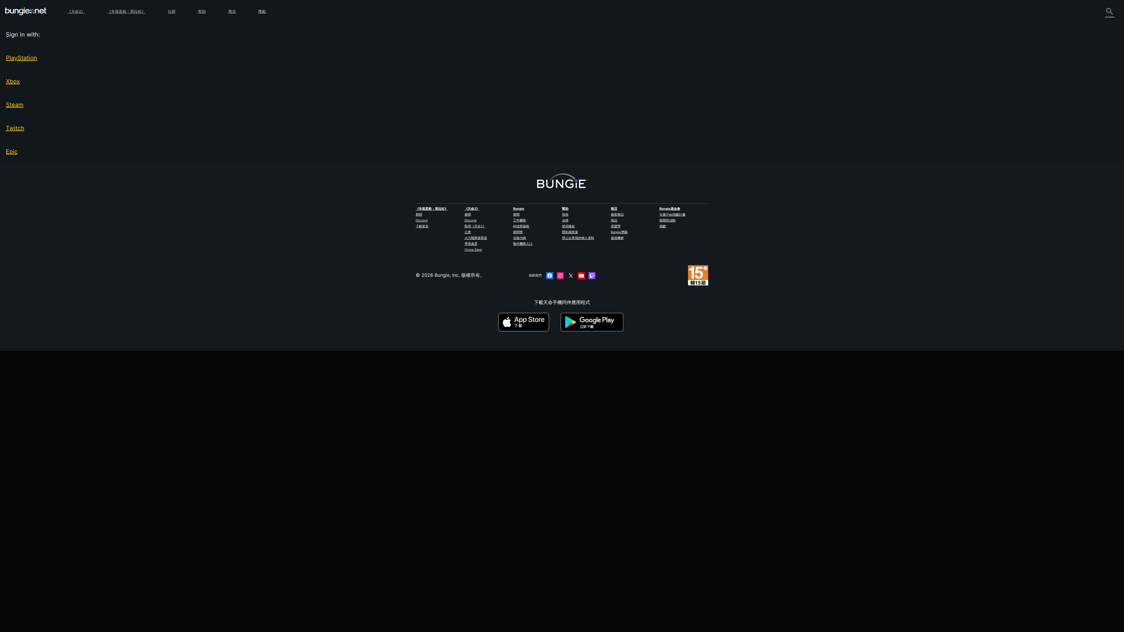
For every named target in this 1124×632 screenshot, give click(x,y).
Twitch (15, 128)
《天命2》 (76, 11)
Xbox (13, 81)
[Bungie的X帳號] (570, 275)
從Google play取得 (593, 322)
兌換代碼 (519, 238)
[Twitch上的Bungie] (591, 275)
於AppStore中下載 (528, 322)
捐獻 (662, 226)
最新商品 (617, 214)
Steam (14, 104)
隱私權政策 (570, 232)
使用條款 (568, 226)
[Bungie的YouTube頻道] (581, 275)
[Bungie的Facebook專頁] (549, 275)
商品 (614, 220)
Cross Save (473, 250)
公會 (468, 232)
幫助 (202, 11)
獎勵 (262, 11)
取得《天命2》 (475, 226)
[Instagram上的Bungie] (560, 275)
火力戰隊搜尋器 (476, 238)
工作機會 (519, 220)
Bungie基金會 (669, 209)
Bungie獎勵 (619, 232)
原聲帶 (616, 226)
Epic (12, 151)
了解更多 (422, 226)
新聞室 (518, 232)
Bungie (518, 209)
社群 (172, 11)
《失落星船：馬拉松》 (126, 11)
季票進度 (471, 244)
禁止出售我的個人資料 (578, 238)
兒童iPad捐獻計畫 (672, 214)
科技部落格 (521, 226)
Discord (422, 220)
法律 (565, 220)
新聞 (419, 214)
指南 (565, 214)
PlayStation (21, 57)
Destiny (26, 11)
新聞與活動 (667, 220)
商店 (232, 11)
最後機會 (617, 238)
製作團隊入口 (522, 244)
